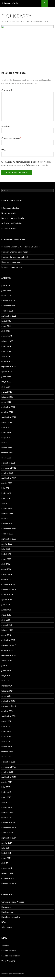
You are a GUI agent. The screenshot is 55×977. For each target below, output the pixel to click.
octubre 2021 (7, 473)
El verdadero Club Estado (28, 246)
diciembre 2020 (8, 523)
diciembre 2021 (8, 463)
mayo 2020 (6, 559)
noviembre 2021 (8, 468)
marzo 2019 (6, 574)
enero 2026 (6, 295)
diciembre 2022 (8, 407)
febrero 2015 (7, 812)
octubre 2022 (7, 412)
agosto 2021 (6, 483)
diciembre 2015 (8, 762)
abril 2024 (5, 356)
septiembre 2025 (8, 316)
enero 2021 (6, 518)
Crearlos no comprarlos (20, 252)
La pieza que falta (8, 228)
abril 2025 (5, 331)
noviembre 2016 (8, 706)
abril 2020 (5, 564)
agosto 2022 (6, 422)
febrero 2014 (7, 873)
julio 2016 (5, 726)
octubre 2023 (7, 361)
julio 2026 (5, 285)
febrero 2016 (7, 751)
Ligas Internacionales (10, 917)
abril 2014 (5, 863)
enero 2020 (6, 569)
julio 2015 (5, 787)
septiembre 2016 (8, 716)
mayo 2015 (6, 797)
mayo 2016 (6, 736)
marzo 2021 (6, 508)
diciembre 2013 (8, 878)
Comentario (7, 90)
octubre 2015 (7, 772)
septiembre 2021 (8, 478)
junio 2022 (6, 432)
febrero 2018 (7, 630)
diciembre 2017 (8, 640)
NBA (3, 922)
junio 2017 (6, 670)
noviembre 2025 (8, 305)
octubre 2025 (7, 311)
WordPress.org (8, 961)
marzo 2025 (6, 336)
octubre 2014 (7, 832)
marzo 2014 (6, 868)
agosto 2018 (6, 599)
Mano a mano (16, 262)
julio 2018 (5, 604)
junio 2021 (6, 493)
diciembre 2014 (8, 822)
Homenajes (6, 907)
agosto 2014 (6, 843)
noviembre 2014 (8, 827)
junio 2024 (6, 346)
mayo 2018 (6, 615)
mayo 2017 (6, 675)
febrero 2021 (7, 513)
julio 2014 (5, 848)
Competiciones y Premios (12, 902)
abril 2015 (5, 802)
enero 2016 (6, 756)
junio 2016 (6, 731)
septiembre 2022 (8, 417)
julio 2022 (5, 427)
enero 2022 (6, 457)
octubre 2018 (7, 594)
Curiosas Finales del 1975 (36, 21)
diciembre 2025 (8, 300)
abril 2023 (5, 387)
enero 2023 (6, 402)
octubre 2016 (7, 711)
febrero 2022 (7, 452)
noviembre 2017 (8, 645)
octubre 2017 (7, 650)
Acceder (5, 945)
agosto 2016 (6, 721)
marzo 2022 (6, 447)
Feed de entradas (8, 950)
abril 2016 (5, 741)
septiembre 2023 (8, 366)
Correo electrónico (11, 138)
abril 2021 (5, 503)
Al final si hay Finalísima (11, 223)
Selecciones (6, 927)
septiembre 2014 (8, 838)
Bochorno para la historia (12, 218)
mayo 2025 (6, 326)
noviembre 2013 (8, 883)
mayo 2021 (6, 498)
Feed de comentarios (10, 955)
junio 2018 (6, 609)
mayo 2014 (6, 858)
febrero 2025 (7, 341)
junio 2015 (6, 792)
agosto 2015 (6, 782)
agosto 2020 (6, 544)
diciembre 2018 (8, 584)
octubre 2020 (7, 533)
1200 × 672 (19, 21)
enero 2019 (6, 579)
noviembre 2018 (8, 589)
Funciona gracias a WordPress (12, 973)
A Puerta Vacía (9, 3)
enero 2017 (6, 696)
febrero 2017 (7, 691)
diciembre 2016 (8, 701)
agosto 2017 (6, 660)
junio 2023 (6, 376)
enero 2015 (6, 817)
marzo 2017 (6, 686)
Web (3, 149)
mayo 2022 (6, 437)
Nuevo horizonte (8, 213)
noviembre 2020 (8, 528)
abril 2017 (5, 680)
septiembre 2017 (8, 655)
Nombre (6, 126)
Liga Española (7, 912)
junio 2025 (6, 321)
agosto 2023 (6, 371)
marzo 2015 (6, 807)
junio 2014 (6, 853)
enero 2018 (6, 635)
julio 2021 (5, 488)
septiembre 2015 (8, 777)
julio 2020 (5, 549)
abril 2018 (5, 620)
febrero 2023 (7, 397)
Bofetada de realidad (19, 257)
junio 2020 (6, 554)
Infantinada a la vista (10, 208)
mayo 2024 (6, 351)
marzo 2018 (6, 625)
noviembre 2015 (8, 767)
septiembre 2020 (8, 539)
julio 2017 (5, 665)
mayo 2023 (6, 381)
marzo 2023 (6, 392)
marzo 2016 (6, 746)
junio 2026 (6, 290)
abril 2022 (5, 442)
